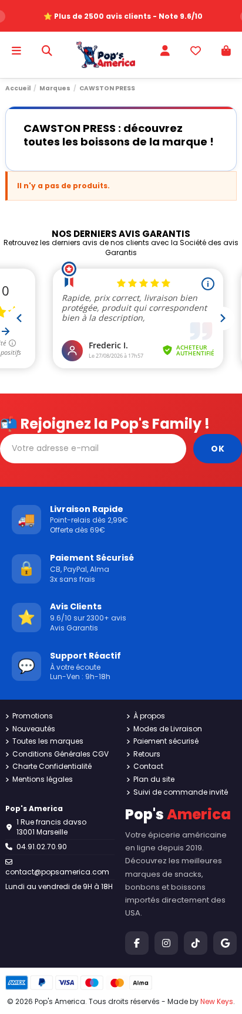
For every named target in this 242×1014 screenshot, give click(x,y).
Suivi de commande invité (180, 792)
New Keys (216, 1001)
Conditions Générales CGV (60, 754)
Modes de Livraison (167, 729)
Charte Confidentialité (52, 766)
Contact (148, 766)
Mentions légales (42, 779)
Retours (146, 754)
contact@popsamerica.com (57, 872)
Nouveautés (33, 729)
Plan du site (153, 779)
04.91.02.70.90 (41, 847)
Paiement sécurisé (166, 741)
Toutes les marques (47, 741)
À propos (149, 716)
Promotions (32, 716)
